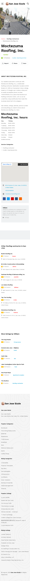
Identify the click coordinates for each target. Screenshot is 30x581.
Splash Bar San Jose (7, 500)
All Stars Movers (6, 537)
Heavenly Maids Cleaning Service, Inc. (12, 560)
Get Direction (23, 164)
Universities (4, 462)
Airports (3, 488)
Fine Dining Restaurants (8, 431)
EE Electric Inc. (5, 554)
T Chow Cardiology (6, 514)
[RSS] (20, 198)
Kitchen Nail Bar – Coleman (9, 512)
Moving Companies (6, 483)
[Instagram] (12, 569)
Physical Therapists (7, 465)
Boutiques (4, 428)
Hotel (15, 350)
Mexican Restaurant (7, 448)
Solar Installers (5, 480)
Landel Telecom (6, 534)
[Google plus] (12, 198)
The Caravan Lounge (7, 506)
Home (3, 39)
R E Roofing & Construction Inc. (10, 548)
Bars (2, 445)
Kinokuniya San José (7, 509)
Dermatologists (5, 471)
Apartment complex (18, 375)
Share (15, 63)
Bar (15, 358)
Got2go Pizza (5, 546)
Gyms (3, 451)
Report (6, 63)
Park (16, 366)
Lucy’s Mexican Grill (7, 525)
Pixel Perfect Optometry (8, 540)
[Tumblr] (16, 198)
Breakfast (4, 442)
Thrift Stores (5, 439)
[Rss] (15, 569)
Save (24, 63)
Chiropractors (5, 474)
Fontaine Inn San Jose (7, 543)
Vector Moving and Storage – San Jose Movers (15, 551)
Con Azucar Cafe (6, 503)
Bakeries (3, 433)
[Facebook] (4, 198)
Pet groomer (17, 342)
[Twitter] (8, 198)
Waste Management (7, 485)
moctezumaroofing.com (12, 194)
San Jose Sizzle (16, 572)
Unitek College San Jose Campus (11, 517)
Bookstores (4, 436)
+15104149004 (9, 190)
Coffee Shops (5, 453)
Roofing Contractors (13, 39)
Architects (4, 477)
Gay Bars (3, 468)
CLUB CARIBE (5, 497)
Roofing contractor (18, 383)
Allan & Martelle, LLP (7, 557)
